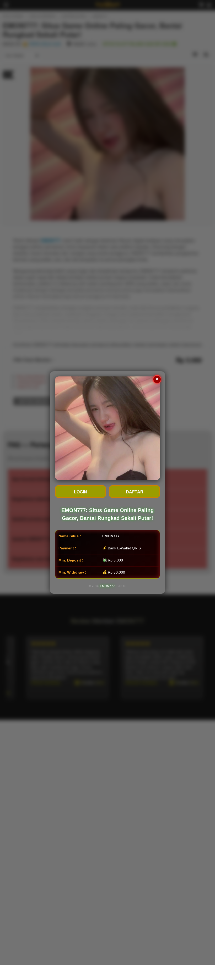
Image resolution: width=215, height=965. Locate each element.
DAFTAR (134, 492)
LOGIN (80, 492)
